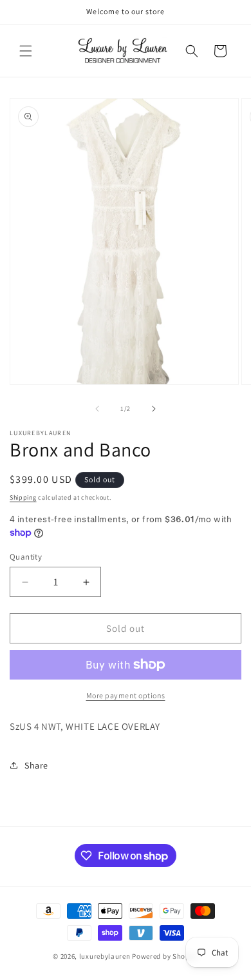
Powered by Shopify (165, 956)
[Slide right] (154, 409)
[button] (26, 51)
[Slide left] (97, 409)
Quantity (26, 556)
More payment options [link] (125, 695)
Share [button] (36, 765)
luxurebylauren (105, 956)
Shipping (23, 497)
